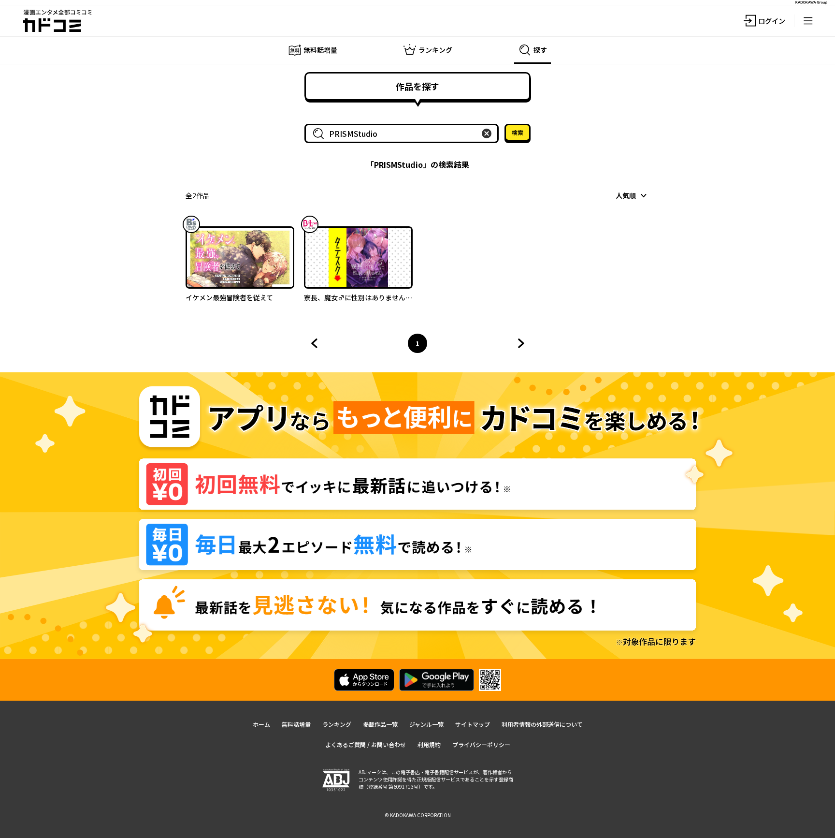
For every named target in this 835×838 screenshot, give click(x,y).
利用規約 (429, 744)
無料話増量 (296, 724)
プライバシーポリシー (481, 744)
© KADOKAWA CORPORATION (418, 815)
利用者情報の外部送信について (542, 724)
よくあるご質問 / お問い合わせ (365, 744)
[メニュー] (808, 20)
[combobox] (403, 133)
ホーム (261, 724)
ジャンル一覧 (426, 724)
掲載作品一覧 (380, 724)
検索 (517, 132)
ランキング (336, 724)
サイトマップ (472, 724)
